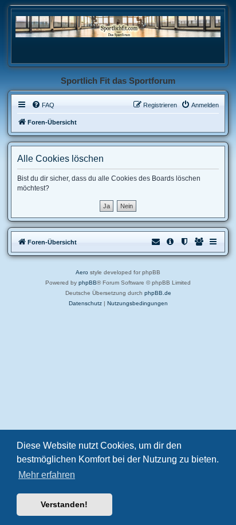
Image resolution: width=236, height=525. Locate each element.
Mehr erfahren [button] (46, 475)
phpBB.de (157, 293)
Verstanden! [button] (64, 504)
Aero (82, 272)
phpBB (87, 282)
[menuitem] (43, 105)
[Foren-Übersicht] (118, 26)
